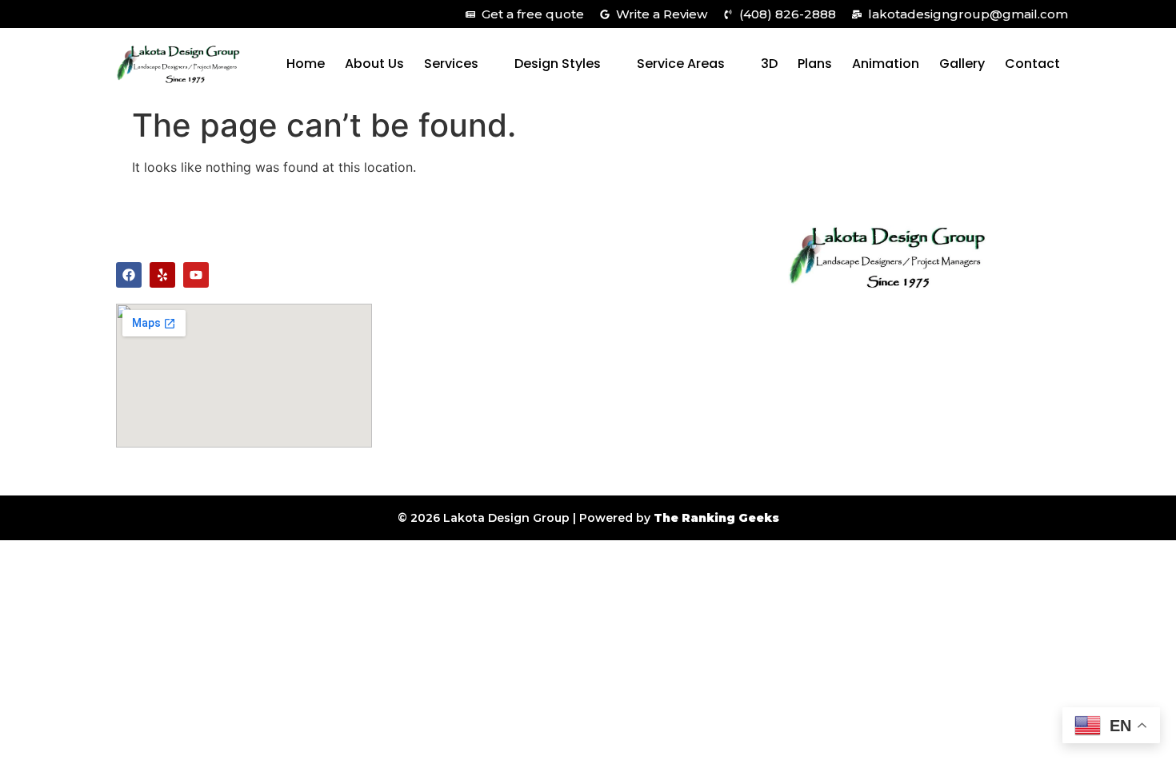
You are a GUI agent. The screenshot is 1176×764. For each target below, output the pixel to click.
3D (769, 63)
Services (451, 63)
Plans (815, 63)
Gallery (962, 63)
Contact (1032, 63)
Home (305, 63)
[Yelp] (162, 275)
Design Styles (557, 63)
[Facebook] (129, 275)
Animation (885, 63)
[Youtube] (196, 275)
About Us (374, 63)
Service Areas (681, 63)
